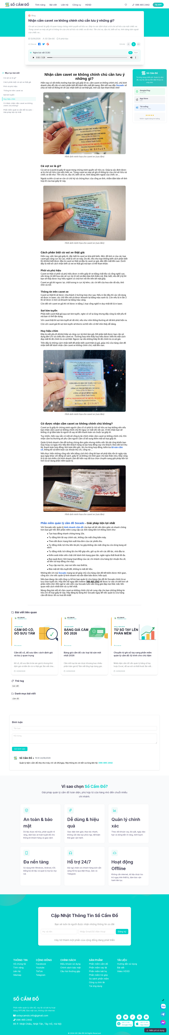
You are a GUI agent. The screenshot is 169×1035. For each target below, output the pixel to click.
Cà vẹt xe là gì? (9, 78)
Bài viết (120, 967)
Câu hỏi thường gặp (70, 971)
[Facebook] (39, 44)
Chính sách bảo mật (70, 967)
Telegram (40, 975)
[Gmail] (47, 44)
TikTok (39, 971)
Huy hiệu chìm (9, 99)
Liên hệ (16, 971)
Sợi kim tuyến (8, 95)
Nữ (130, 53)
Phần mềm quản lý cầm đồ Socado (62, 523)
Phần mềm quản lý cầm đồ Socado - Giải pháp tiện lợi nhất (18, 111)
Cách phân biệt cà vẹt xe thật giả (17, 82)
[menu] (78, 5)
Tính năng (18, 967)
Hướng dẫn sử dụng (127, 964)
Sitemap (17, 975)
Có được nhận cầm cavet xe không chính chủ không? (17, 104)
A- (129, 44)
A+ (138, 44)
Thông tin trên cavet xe (13, 90)
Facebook (41, 964)
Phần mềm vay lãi (98, 967)
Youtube (40, 967)
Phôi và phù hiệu (10, 86)
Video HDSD (123, 971)
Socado (120, 85)
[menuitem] (40, 5)
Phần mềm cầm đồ (98, 964)
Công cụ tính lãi (97, 982)
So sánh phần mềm (99, 978)
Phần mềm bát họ (98, 971)
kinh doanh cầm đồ (73, 527)
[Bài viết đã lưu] (126, 5)
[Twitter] (43, 44)
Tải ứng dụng (95, 986)
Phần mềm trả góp (98, 975)
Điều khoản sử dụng (70, 964)
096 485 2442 (105, 763)
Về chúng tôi (19, 964)
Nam (136, 53)
